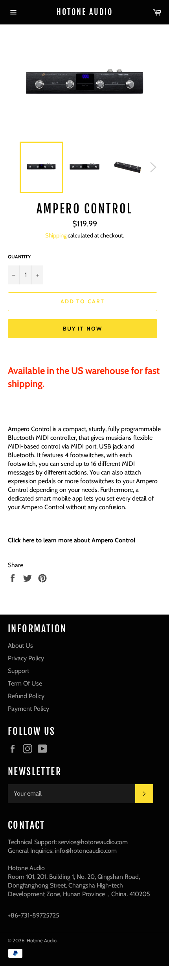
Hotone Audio (85, 12)
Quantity (19, 257)
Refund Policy (26, 696)
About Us (20, 645)
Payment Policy (28, 708)
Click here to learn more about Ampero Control (71, 540)
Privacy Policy (26, 658)
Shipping (55, 235)
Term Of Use (25, 683)
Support (18, 671)
